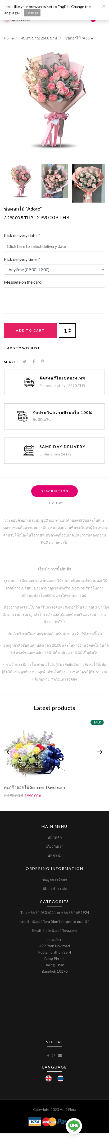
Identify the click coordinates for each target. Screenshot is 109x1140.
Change (32, 13)
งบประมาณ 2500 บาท (39, 38)
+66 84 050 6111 (42, 912)
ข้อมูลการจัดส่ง (54, 879)
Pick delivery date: (22, 235)
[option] (54, 99)
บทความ (54, 855)
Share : (11, 362)
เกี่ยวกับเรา (54, 846)
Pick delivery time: (22, 259)
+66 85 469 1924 (75, 912)
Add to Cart (30, 330)
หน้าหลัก (55, 837)
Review (54, 503)
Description (54, 491)
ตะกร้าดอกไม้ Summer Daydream (34, 787)
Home (9, 38)
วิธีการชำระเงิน (54, 888)
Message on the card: (23, 281)
